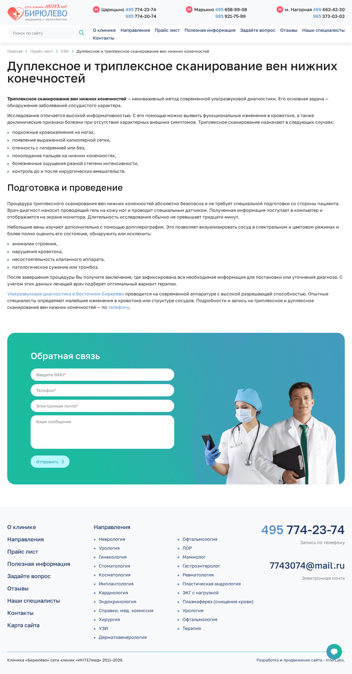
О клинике (104, 30)
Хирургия (109, 619)
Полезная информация (209, 30)
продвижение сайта (303, 660)
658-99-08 (231, 9)
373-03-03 (329, 16)
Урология (109, 548)
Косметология (115, 575)
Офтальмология (200, 539)
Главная (15, 51)
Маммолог (194, 557)
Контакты (103, 38)
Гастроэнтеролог (201, 566)
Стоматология (114, 566)
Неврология (112, 539)
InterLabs (335, 660)
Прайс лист (167, 30)
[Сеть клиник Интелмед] (47, 12)
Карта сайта (23, 625)
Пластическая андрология (212, 583)
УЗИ (65, 51)
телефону (118, 307)
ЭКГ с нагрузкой (201, 592)
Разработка (268, 660)
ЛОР (187, 548)
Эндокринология (117, 601)
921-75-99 (230, 16)
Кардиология (113, 592)
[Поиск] (81, 32)
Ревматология (198, 575)
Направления (135, 30)
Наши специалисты (323, 30)
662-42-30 (329, 9)
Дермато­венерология (123, 637)
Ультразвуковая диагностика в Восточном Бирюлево (65, 294)
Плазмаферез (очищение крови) (218, 601)
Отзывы (288, 30)
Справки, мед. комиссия (126, 610)
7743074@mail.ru (307, 565)
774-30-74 (140, 16)
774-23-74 (140, 9)
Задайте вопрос (257, 30)
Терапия (192, 628)
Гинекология (113, 557)
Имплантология (116, 583)
